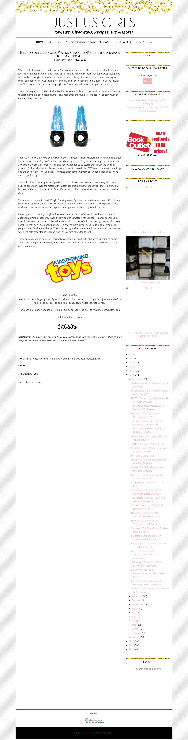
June (134, 616)
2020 (131, 358)
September (138, 604)
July (134, 612)
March (135, 628)
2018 (131, 366)
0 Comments (80, 60)
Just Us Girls (82, 732)
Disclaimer (123, 41)
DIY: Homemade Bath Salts (148, 282)
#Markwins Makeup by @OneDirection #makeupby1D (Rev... (148, 573)
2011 (131, 649)
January (136, 637)
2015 (131, 370)
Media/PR (105, 41)
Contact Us (144, 41)
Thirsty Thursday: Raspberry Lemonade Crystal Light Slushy (147, 334)
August (135, 608)
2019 (131, 362)
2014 (131, 374)
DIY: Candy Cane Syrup (143, 455)
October (136, 600)
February (136, 632)
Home (40, 41)
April (134, 624)
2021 (131, 354)
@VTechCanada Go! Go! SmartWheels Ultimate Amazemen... (144, 554)
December (137, 378)
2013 (131, 641)
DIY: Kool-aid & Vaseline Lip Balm (148, 232)
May (134, 620)
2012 (131, 645)
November (137, 596)
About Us (54, 41)
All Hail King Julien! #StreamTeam (148, 443)
